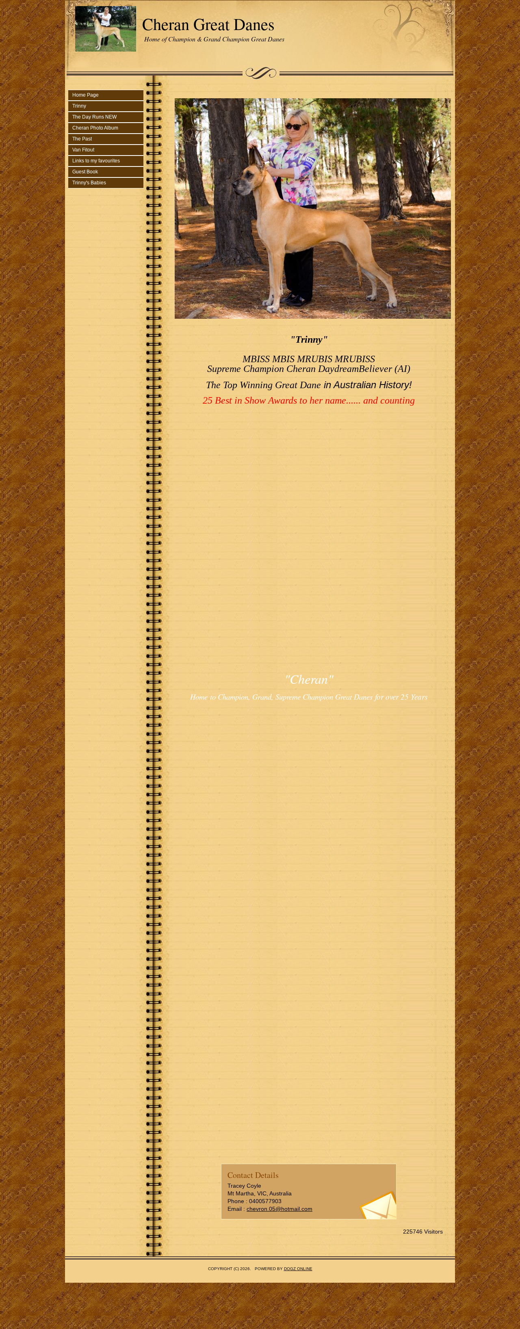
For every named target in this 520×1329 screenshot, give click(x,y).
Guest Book (85, 172)
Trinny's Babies (89, 183)
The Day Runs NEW (94, 117)
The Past (82, 139)
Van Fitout (83, 150)
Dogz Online (298, 1268)
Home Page (85, 95)
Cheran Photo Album (95, 128)
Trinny (79, 106)
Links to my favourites (96, 161)
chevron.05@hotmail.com (279, 1209)
